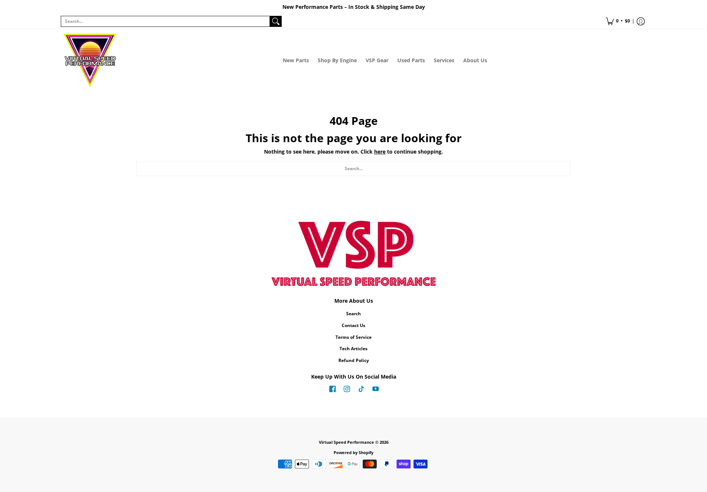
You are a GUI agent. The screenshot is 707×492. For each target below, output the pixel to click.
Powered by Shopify (353, 452)
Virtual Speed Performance (346, 442)
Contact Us (353, 325)
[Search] (276, 21)
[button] (617, 21)
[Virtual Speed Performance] (90, 60)
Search (353, 313)
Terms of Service (353, 337)
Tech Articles (353, 348)
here (380, 151)
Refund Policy (353, 360)
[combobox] (165, 21)
